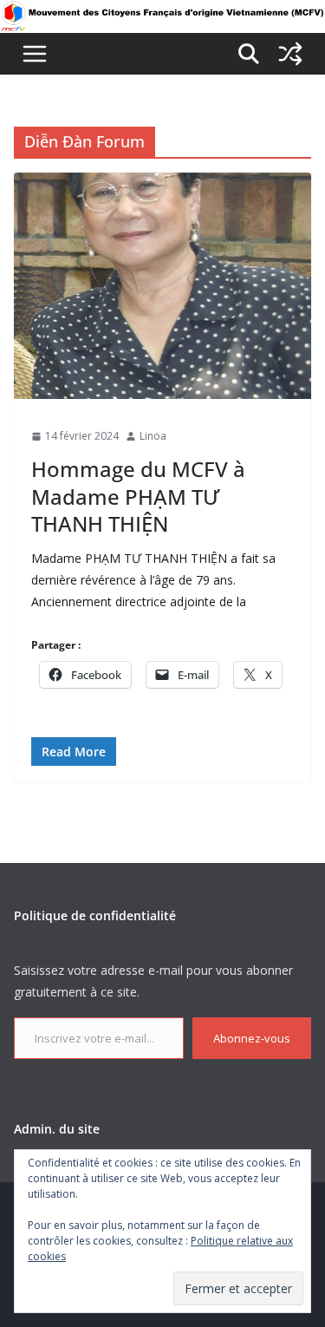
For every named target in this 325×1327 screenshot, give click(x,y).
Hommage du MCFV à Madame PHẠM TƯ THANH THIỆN (138, 495)
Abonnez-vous (251, 1038)
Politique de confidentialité (95, 915)
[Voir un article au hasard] (290, 54)
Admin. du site (57, 1129)
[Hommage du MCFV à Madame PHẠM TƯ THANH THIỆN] (162, 285)
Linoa (153, 435)
